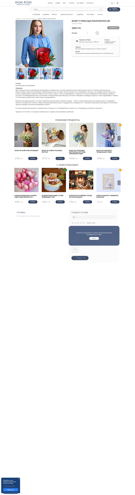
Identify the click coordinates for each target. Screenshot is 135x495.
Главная (18, 18)
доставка (80, 3)
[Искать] (100, 9)
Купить (32, 158)
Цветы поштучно (67, 14)
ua (112, 3)
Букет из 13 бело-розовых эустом (52, 151)
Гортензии (36, 14)
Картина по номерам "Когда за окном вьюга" (80, 196)
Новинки (46, 14)
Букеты (50, 3)
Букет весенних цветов (29, 18)
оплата (71, 3)
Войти (94, 238)
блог (64, 3)
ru (115, 3)
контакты (89, 3)
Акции (57, 3)
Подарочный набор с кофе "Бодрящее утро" (52, 196)
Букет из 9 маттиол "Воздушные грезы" (104, 151)
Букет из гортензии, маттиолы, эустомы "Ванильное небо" (77, 152)
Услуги (99, 14)
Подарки (80, 14)
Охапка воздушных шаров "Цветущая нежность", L (25, 196)
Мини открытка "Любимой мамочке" (107, 196)
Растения (90, 14)
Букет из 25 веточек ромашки (26, 150)
